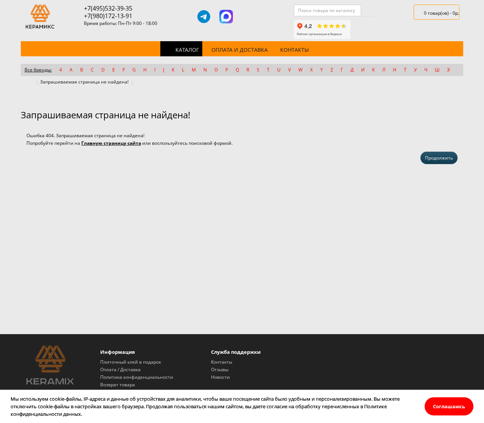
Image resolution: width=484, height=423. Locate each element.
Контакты (294, 49)
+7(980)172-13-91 (108, 16)
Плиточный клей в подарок (130, 362)
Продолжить (439, 158)
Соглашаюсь (449, 406)
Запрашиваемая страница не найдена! (84, 82)
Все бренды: (38, 70)
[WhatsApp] (248, 16)
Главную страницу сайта (111, 143)
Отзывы (219, 369)
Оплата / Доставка (120, 369)
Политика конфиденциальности (136, 377)
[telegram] (203, 16)
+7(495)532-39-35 (108, 8)
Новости (220, 377)
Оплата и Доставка (239, 49)
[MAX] (226, 16)
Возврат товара (117, 384)
